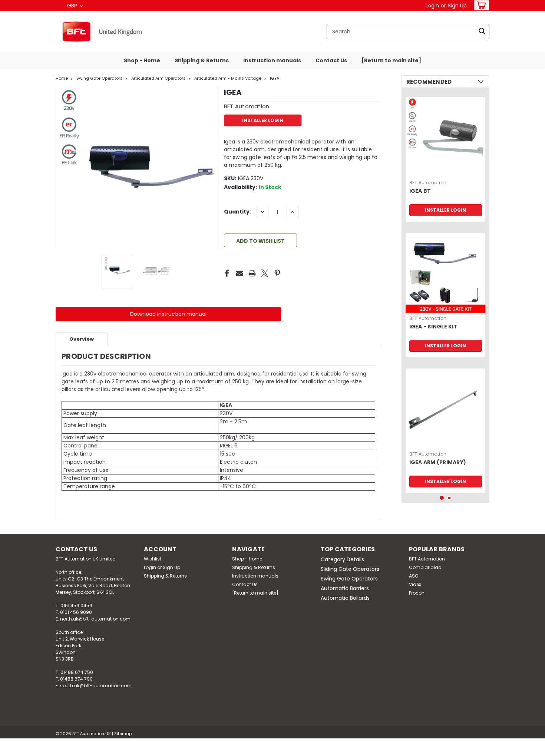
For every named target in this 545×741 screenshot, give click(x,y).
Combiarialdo (425, 567)
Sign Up (457, 5)
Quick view (445, 443)
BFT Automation (428, 182)
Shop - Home (142, 60)
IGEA (274, 78)
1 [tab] (442, 498)
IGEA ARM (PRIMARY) (437, 462)
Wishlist (152, 559)
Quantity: (237, 211)
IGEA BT (420, 191)
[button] (168, 314)
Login (432, 5)
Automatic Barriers (345, 588)
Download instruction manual (168, 314)
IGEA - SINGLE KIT (433, 326)
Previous (62, 168)
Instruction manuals (272, 60)
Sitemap (123, 734)
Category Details (342, 559)
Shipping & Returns (202, 60)
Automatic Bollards (345, 598)
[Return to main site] (391, 60)
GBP (73, 5)
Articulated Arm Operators (158, 78)
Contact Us (331, 60)
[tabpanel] (446, 157)
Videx (415, 584)
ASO (413, 576)
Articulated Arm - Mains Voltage (227, 78)
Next (211, 168)
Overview (81, 339)
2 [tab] (449, 498)
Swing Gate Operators (99, 78)
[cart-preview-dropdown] (479, 5)
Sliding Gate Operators (350, 569)
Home (62, 78)
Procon (417, 593)
